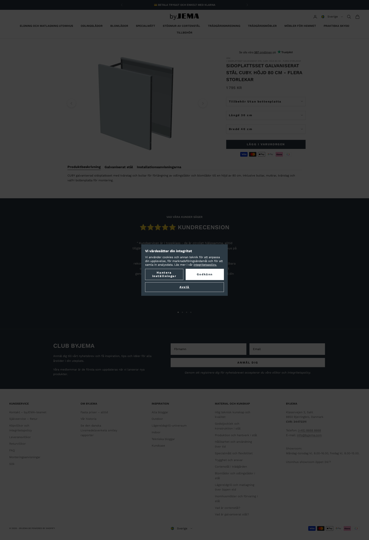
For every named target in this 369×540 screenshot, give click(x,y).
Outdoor (157, 419)
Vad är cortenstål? (227, 508)
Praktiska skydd (336, 25)
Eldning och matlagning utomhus (46, 25)
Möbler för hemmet (300, 25)
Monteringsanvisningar (24, 457)
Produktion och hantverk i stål (236, 435)
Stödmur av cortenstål (181, 25)
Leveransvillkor (20, 437)
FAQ (12, 450)
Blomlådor (119, 25)
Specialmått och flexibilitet (234, 453)
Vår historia (88, 419)
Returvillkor (17, 443)
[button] (332, 16)
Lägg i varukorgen (266, 144)
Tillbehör (184, 32)
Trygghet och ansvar (229, 460)
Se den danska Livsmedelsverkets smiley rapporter (99, 430)
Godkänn (205, 274)
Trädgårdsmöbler (262, 25)
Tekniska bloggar (163, 439)
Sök (12, 464)
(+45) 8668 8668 (309, 430)
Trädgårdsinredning (224, 25)
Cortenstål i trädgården (231, 466)
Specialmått (145, 25)
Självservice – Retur (23, 419)
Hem (228, 58)
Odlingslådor (92, 25)
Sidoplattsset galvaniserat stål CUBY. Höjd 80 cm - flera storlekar (264, 61)
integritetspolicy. (205, 265)
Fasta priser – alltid (94, 412)
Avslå (184, 287)
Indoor (156, 432)
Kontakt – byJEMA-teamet (27, 412)
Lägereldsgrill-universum (169, 425)
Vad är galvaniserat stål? (232, 514)
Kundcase (158, 445)
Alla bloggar (160, 412)
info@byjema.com (309, 435)
